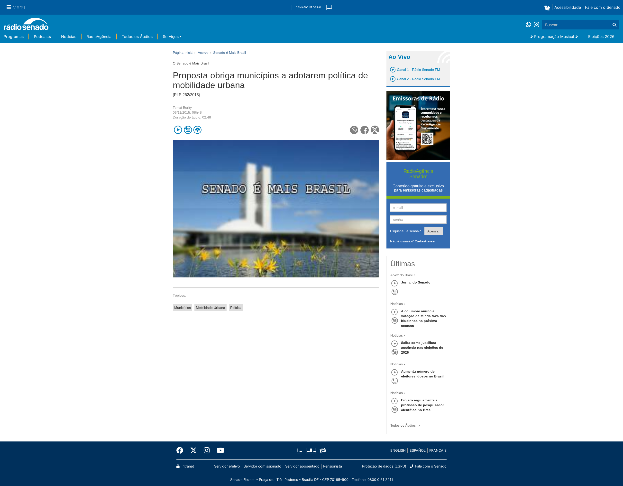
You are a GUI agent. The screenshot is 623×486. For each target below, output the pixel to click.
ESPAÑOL (418, 450)
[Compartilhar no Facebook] (364, 129)
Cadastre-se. (425, 241)
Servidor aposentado (302, 466)
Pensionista (332, 466)
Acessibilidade (567, 7)
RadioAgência (98, 36)
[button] (548, 7)
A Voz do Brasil (401, 275)
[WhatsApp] (530, 24)
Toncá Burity (182, 108)
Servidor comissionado (262, 466)
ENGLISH (398, 450)
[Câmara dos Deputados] (300, 450)
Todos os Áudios (137, 36)
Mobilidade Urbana (210, 308)
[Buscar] (614, 24)
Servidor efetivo (227, 466)
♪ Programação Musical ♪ (554, 36)
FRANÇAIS (438, 450)
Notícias (68, 36)
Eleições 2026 (601, 36)
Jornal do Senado (416, 282)
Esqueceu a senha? (405, 231)
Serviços (171, 36)
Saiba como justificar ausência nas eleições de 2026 (422, 347)
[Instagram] (536, 24)
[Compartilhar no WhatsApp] (354, 129)
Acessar (433, 231)
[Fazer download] (197, 129)
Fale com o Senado (603, 7)
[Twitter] (193, 450)
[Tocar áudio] (178, 129)
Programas (14, 36)
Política (235, 308)
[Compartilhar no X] (375, 130)
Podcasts (42, 36)
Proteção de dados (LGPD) (384, 466)
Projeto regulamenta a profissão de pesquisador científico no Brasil (422, 405)
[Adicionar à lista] (187, 129)
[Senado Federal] (311, 7)
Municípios (182, 308)
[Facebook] (181, 450)
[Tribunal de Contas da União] (322, 450)
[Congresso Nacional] (311, 450)
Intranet (187, 466)
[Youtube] (218, 450)
